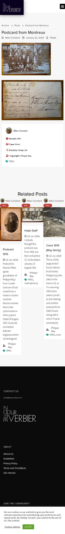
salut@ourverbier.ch (12, 397)
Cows (58, 334)
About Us (8, 454)
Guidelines (8, 458)
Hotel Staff (30, 230)
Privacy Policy (10, 463)
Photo (17, 25)
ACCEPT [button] (28, 526)
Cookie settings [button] (12, 526)
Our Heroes (9, 473)
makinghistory (31, 283)
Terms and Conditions (14, 468)
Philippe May (26, 155)
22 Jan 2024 (12, 259)
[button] (62, 6)
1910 (19, 138)
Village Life (22, 150)
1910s (11, 161)
